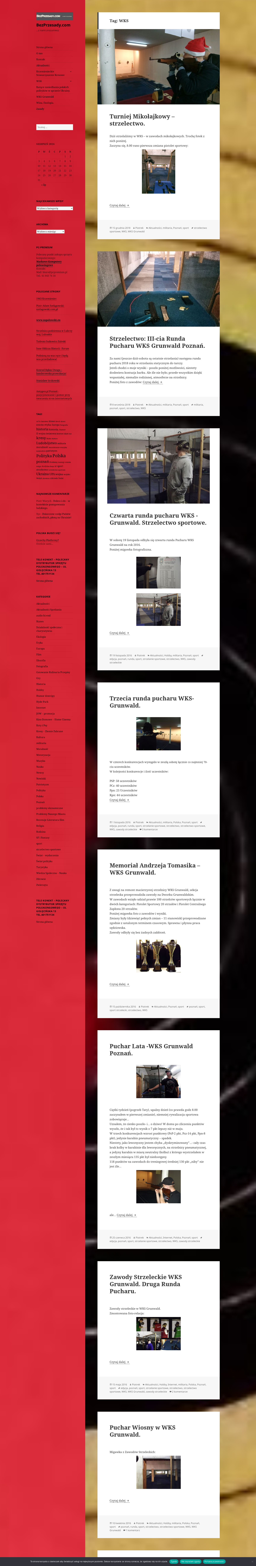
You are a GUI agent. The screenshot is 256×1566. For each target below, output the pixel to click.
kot (70, 434)
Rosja (52, 466)
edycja (113, 659)
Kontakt (40, 59)
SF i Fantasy (42, 837)
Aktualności (42, 65)
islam (66, 433)
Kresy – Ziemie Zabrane (49, 731)
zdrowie (54, 478)
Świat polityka (44, 861)
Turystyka (42, 867)
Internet (60, 434)
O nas (39, 53)
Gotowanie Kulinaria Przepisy (53, 672)
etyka (47, 424)
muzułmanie (54, 447)
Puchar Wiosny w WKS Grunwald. (143, 1430)
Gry (38, 678)
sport (60, 466)
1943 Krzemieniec (46, 298)
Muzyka (40, 760)
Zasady (40, 108)
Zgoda (174, 1561)
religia (38, 466)
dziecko (40, 424)
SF (56, 466)
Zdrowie (41, 879)
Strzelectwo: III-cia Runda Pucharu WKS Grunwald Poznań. (157, 341)
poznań (42, 461)
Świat (60, 478)
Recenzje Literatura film (50, 820)
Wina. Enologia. (45, 102)
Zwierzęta (42, 885)
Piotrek (139, 227)
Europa (55, 424)
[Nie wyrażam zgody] (252, 1561)
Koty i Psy (41, 725)
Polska (59, 456)
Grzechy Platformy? (47, 540)
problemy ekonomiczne (49, 808)
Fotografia (64, 425)
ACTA (38, 421)
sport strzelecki (118, 1010)
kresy (41, 437)
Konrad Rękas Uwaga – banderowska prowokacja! (51, 371)
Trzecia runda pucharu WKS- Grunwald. (152, 701)
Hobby (40, 690)
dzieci (63, 421)
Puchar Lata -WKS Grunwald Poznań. (151, 1049)
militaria (61, 443)
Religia (40, 825)
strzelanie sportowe (154, 659)
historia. (54, 429)
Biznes (40, 621)
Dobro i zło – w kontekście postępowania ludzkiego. (53, 504)
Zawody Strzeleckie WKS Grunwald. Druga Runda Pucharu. (146, 1284)
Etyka (39, 642)
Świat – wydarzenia (47, 855)
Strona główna (44, 47)
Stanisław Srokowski (48, 380)
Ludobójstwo (46, 443)
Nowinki (41, 778)
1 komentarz (133, 1530)
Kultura (40, 737)
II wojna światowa (46, 433)
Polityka (44, 455)
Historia (40, 684)
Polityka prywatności (214, 1561)
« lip (43, 184)
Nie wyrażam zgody (190, 1561)
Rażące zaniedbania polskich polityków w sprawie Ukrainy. (53, 89)
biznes (52, 421)
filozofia (40, 660)
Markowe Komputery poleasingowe (49, 263)
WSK (39, 81)
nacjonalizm (41, 451)
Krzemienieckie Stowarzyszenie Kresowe (50, 73)
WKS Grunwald (45, 96)
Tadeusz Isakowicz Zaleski (51, 341)
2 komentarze (180, 1391)
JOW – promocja (45, 713)
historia (42, 429)
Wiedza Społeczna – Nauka (51, 873)
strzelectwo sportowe (57, 470)
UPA (52, 474)
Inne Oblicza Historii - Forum (52, 348)
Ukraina (42, 474)
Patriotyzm (42, 784)
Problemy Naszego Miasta (50, 814)
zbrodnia (46, 478)
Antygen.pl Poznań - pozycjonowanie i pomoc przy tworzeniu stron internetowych (54, 395)
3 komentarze (150, 829)
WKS (124, 231)
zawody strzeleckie (126, 829)
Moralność (42, 749)
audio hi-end (43, 615)
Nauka (40, 766)
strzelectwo (42, 469)
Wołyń (39, 478)
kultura (55, 438)
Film (38, 654)
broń (58, 421)
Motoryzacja (43, 755)
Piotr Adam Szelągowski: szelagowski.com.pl (50, 307)
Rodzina (45, 466)
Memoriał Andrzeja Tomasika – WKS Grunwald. (155, 868)
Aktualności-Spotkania (48, 609)
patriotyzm (51, 450)
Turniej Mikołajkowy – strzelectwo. (142, 119)
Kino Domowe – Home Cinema (53, 719)
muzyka (63, 447)
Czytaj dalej (120, 205)
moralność (42, 447)
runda (131, 659)
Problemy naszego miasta (60, 462)
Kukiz (49, 438)
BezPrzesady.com (53, 25)
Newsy (40, 772)
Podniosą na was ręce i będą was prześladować (52, 357)
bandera (44, 421)
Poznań (40, 802)
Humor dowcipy (45, 695)
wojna (59, 474)
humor (62, 429)
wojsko (67, 474)
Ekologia (41, 636)
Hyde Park (42, 701)
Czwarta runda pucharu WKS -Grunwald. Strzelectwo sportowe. (158, 518)
